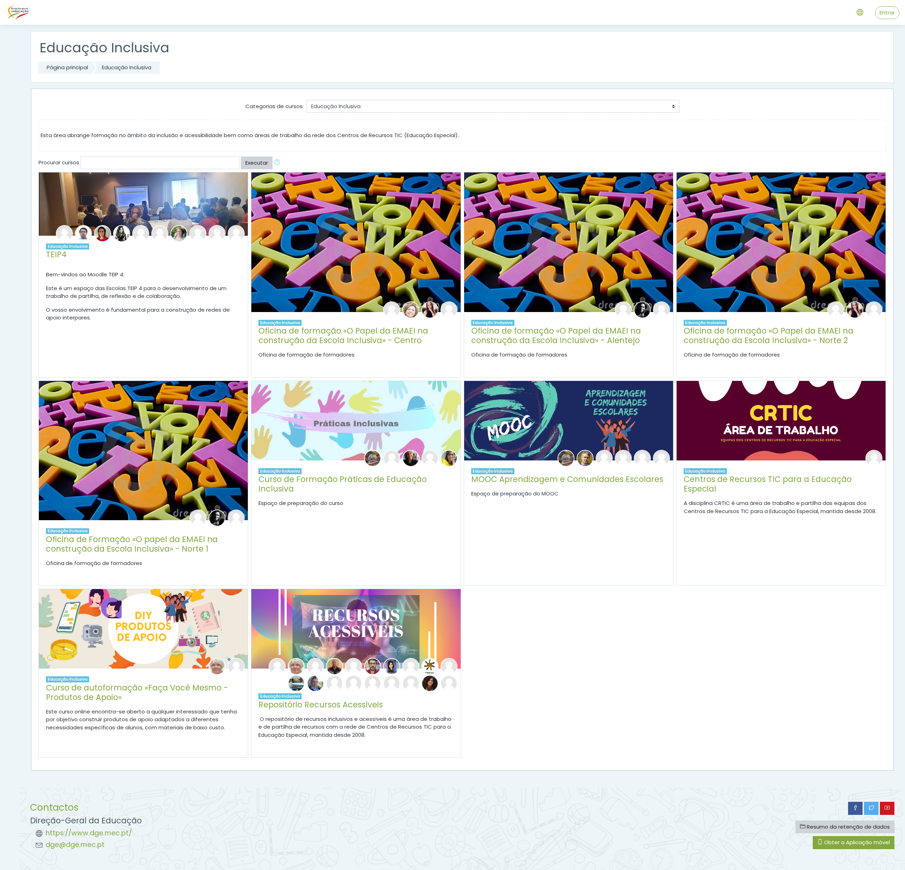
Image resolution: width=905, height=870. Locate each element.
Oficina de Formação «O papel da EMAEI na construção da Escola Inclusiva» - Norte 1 (132, 544)
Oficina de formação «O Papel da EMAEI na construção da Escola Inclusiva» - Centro (343, 335)
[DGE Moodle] (604, 458)
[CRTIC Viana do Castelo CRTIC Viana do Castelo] (410, 666)
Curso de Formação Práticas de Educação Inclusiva (342, 484)
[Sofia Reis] (429, 683)
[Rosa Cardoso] (353, 666)
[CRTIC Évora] (429, 666)
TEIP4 (56, 254)
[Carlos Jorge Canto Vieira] (334, 666)
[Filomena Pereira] (448, 309)
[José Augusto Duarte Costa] (372, 666)
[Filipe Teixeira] (217, 233)
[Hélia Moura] (623, 458)
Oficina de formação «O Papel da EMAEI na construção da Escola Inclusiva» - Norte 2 (768, 335)
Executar (256, 162)
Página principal (67, 67)
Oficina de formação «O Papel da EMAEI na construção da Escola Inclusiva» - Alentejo (556, 335)
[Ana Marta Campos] (121, 233)
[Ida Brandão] (217, 666)
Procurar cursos (59, 162)
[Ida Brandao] (372, 458)
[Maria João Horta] (410, 458)
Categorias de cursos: (274, 106)
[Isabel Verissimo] (236, 233)
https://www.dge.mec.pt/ (89, 833)
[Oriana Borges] (102, 233)
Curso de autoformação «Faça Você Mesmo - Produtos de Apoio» (137, 692)
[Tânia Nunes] (429, 309)
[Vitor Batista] (83, 233)
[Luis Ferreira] (585, 458)
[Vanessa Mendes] (197, 233)
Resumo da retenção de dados (847, 826)
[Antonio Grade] (315, 683)
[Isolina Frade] (159, 233)
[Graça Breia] (391, 458)
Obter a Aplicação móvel (856, 842)
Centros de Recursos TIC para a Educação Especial (768, 484)
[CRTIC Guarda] (334, 683)
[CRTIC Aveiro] (277, 666)
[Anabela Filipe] (140, 233)
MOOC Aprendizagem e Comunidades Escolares (567, 479)
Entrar (887, 12)
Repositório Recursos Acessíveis (320, 704)
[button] (278, 163)
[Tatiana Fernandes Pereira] (642, 309)
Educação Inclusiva (126, 67)
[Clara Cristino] (391, 666)
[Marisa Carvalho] (391, 309)
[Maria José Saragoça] (448, 458)
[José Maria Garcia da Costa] (448, 666)
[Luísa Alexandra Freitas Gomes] (296, 683)
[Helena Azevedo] (623, 309)
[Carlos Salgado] (448, 683)
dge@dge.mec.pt (75, 845)
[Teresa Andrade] (64, 233)
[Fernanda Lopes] (178, 233)
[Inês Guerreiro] (353, 683)
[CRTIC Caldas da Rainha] (315, 666)
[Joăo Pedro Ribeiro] (642, 458)
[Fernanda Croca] (410, 309)
